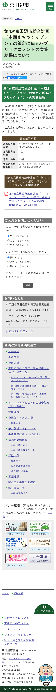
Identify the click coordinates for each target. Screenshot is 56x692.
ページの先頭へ (44, 611)
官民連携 (13, 412)
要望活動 (13, 476)
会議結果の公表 (19, 493)
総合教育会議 (16, 488)
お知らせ (13, 351)
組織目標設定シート (22, 445)
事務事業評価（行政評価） (24, 434)
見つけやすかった (19, 236)
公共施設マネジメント (22, 428)
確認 (28, 285)
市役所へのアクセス (16, 623)
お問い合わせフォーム (19, 331)
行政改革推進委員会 (22, 466)
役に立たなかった (19, 266)
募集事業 (16, 423)
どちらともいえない (21, 240)
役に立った (16, 257)
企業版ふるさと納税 (20, 417)
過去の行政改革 (19, 471)
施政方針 (13, 362)
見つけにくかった (19, 245)
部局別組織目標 (18, 439)
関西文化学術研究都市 (22, 482)
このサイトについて (16, 617)
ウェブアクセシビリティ (19, 634)
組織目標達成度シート (23, 450)
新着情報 (18, 593)
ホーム (18, 18)
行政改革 (13, 455)
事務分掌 (13, 357)
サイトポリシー (13, 629)
